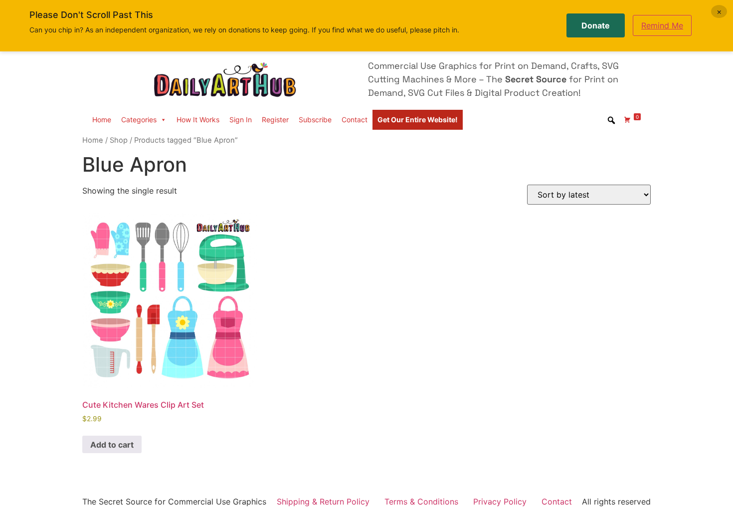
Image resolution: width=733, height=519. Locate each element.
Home (101, 119)
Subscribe (315, 119)
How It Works (198, 119)
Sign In (240, 119)
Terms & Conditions (421, 502)
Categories (139, 119)
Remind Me (662, 25)
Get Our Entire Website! (417, 119)
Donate (595, 25)
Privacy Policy (500, 502)
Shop (119, 140)
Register (275, 119)
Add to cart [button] (112, 445)
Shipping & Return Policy (323, 502)
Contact (354, 119)
